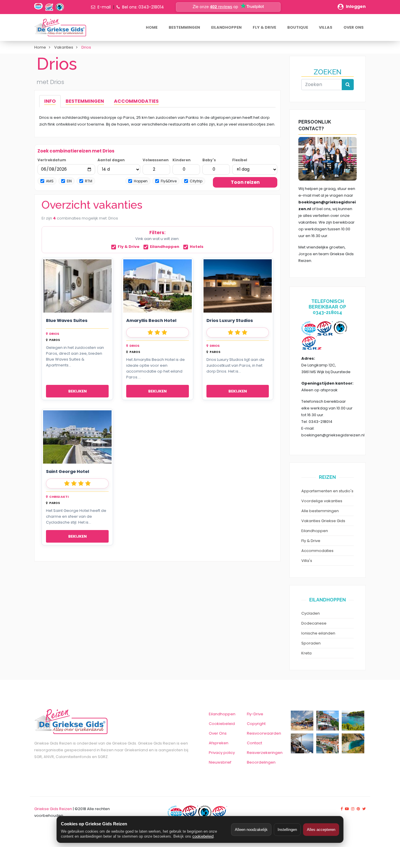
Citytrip (196, 181)
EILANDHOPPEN (226, 27)
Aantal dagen (111, 159)
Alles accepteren (321, 829)
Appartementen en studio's (327, 491)
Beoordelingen (261, 762)
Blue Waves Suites (67, 320)
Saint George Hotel (67, 471)
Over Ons (218, 733)
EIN (69, 181)
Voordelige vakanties (321, 501)
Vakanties (63, 47)
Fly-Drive (255, 714)
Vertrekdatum (51, 159)
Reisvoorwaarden (264, 733)
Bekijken (77, 391)
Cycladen (310, 613)
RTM (88, 181)
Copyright (256, 723)
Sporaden (311, 643)
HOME (152, 27)
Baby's (209, 159)
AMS (50, 181)
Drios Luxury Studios (229, 320)
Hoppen (141, 181)
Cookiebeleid (222, 723)
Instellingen (287, 829)
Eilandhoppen (164, 246)
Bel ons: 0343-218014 (143, 7)
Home (40, 47)
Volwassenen (156, 159)
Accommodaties (317, 550)
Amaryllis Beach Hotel (151, 320)
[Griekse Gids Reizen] (60, 27)
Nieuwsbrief (220, 762)
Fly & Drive (128, 246)
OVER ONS (353, 27)
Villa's (306, 560)
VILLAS (325, 27)
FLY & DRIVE (264, 27)
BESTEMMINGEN (184, 27)
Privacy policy (222, 752)
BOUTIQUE (297, 27)
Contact (254, 743)
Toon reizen (245, 182)
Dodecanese (314, 623)
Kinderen (181, 159)
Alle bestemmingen (320, 511)
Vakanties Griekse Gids (323, 521)
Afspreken (218, 743)
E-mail (104, 7)
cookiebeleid (202, 836)
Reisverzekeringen (265, 752)
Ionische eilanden (318, 633)
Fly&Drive (169, 181)
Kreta (306, 653)
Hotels (197, 246)
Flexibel (239, 159)
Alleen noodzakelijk (251, 829)
